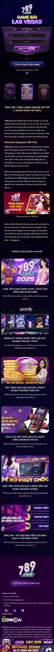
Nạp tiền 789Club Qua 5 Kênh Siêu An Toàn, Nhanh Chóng (25, 487)
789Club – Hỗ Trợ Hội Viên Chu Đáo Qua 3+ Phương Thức (25, 537)
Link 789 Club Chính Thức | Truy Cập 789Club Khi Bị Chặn (25, 290)
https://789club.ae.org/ (27, 637)
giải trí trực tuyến (31, 124)
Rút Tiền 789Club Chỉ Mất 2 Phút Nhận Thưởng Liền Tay (25, 389)
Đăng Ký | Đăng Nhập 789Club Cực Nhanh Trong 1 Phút (25, 339)
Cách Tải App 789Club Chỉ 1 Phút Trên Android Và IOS (25, 438)
